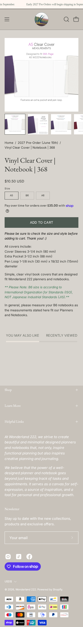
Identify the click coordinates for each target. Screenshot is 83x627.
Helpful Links (14, 421)
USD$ (8, 581)
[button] (66, 19)
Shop (8, 389)
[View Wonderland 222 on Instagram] (8, 556)
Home (9, 142)
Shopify (57, 589)
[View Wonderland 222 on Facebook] (29, 556)
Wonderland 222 (25, 589)
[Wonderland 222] (41, 19)
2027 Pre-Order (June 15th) (38, 142)
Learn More (13, 405)
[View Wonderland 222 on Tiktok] (18, 556)
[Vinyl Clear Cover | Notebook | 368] (15, 124)
